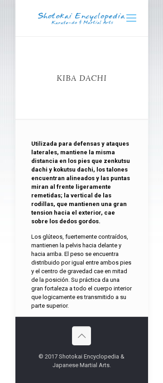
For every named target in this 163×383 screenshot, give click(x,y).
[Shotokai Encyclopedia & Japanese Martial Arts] (81, 18)
